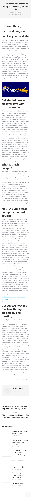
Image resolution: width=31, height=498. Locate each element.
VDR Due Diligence (17, 483)
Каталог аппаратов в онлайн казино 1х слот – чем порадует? (19, 475)
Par (17, 379)
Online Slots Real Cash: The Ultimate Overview (20, 432)
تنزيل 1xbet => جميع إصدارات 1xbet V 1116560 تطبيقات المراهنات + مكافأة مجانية (20, 453)
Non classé (10, 379)
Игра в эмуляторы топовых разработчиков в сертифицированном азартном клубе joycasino (20, 464)
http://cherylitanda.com (18, 391)
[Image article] (6, 434)
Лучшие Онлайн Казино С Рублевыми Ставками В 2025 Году (20, 442)
